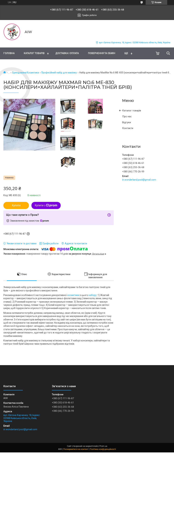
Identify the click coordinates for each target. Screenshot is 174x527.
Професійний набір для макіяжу (59, 72)
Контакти (127, 128)
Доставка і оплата (67, 53)
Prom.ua (103, 446)
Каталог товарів (34, 53)
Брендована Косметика (25, 72)
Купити (16, 205)
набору (93, 295)
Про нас (127, 116)
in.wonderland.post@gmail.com (139, 179)
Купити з (40, 205)
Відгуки (126, 122)
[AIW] (11, 31)
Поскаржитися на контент (75, 449)
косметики (73, 295)
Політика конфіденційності (103, 449)
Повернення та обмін (101, 53)
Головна (9, 53)
